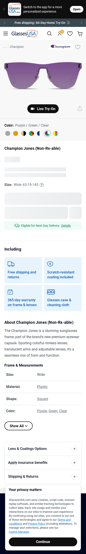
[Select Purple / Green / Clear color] (47, 133)
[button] (43, 23)
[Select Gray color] (7, 133)
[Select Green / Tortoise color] (31, 133)
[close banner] (2, 9)
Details (66, 234)
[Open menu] (5, 33)
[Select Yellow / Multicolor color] (55, 133)
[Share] (79, 108)
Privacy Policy (36, 523)
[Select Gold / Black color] (23, 133)
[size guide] (42, 193)
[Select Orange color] (15, 133)
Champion (17, 47)
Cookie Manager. (19, 531)
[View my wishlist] (70, 33)
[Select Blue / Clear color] (39, 133)
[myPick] (77, 47)
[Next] (81, 22)
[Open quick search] (49, 33)
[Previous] (4, 22)
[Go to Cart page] (80, 33)
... (5, 47)
